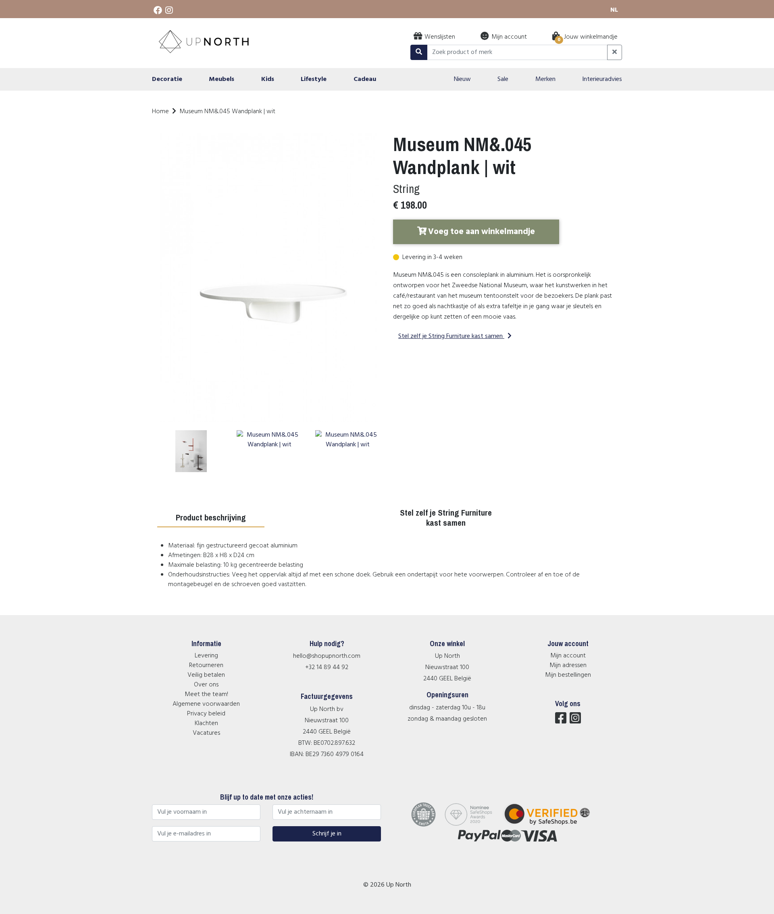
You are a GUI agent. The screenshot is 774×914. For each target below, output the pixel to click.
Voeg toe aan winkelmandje (481, 231)
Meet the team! (206, 694)
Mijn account (568, 656)
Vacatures (206, 733)
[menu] (387, 79)
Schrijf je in (326, 834)
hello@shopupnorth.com (326, 656)
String (406, 189)
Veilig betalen (206, 675)
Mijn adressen (568, 665)
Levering (206, 656)
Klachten (206, 723)
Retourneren (206, 665)
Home (160, 111)
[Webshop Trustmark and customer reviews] (552, 825)
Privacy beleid (206, 714)
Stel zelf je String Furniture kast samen (450, 336)
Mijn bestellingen (568, 675)
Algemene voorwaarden (206, 704)
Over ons (206, 685)
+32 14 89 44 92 (326, 667)
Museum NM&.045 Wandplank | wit (227, 111)
